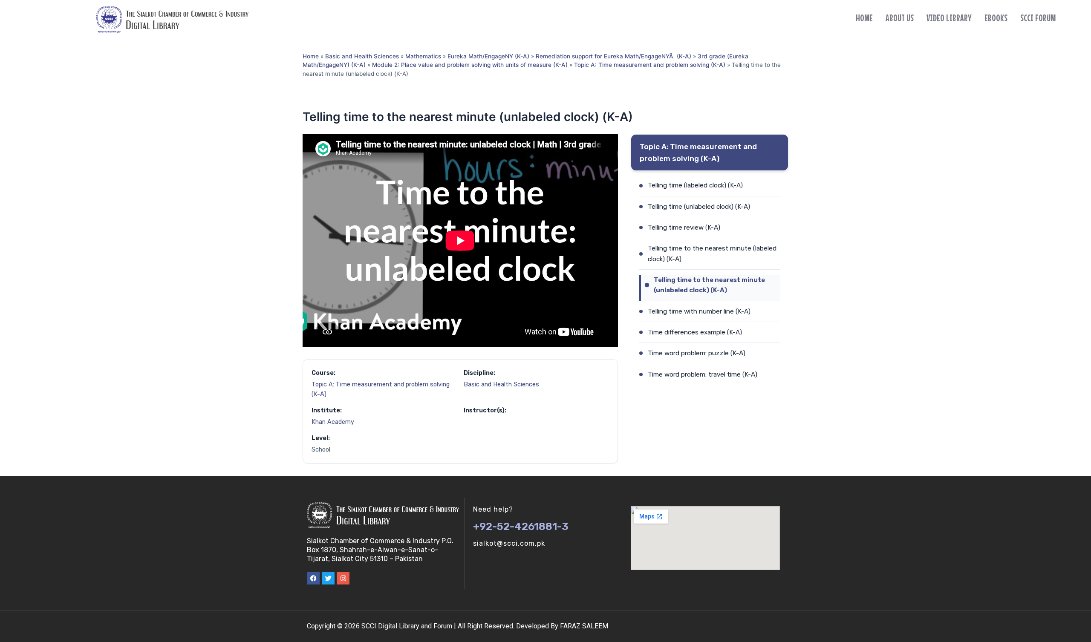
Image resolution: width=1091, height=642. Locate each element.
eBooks (995, 18)
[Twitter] (328, 578)
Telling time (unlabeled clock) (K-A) (699, 206)
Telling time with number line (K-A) (699, 311)
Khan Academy (333, 422)
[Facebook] (313, 578)
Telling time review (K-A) (684, 227)
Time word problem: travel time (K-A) (702, 374)
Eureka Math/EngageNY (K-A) (488, 56)
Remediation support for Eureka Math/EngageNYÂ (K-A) (613, 56)
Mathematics (423, 56)
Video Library (949, 18)
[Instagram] (343, 578)
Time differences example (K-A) (695, 332)
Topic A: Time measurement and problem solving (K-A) (649, 64)
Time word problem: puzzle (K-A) (696, 353)
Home (864, 18)
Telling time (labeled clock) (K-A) (695, 185)
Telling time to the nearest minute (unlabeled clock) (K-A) (709, 285)
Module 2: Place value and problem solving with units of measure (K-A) (470, 64)
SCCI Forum (1038, 18)
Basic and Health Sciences (362, 56)
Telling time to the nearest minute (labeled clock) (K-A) (712, 253)
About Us (900, 18)
